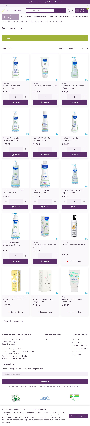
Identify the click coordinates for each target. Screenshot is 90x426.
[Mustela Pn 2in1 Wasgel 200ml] (45, 67)
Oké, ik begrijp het (78, 416)
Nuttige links (76, 342)
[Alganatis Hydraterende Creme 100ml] (15, 281)
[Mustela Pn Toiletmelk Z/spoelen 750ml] (45, 174)
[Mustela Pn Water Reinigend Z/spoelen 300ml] (74, 174)
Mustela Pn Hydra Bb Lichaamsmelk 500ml (11, 139)
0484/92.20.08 (15, 349)
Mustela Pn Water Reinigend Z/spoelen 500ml (73, 87)
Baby (31, 21)
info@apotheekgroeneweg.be (23, 351)
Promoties (27, 16)
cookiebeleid (7, 422)
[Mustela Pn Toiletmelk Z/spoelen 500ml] (15, 67)
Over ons (75, 339)
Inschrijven (45, 382)
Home (4, 21)
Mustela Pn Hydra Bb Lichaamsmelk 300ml (11, 243)
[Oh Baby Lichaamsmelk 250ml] (74, 226)
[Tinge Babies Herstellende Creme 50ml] (74, 281)
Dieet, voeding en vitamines (59, 16)
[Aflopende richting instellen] (87, 48)
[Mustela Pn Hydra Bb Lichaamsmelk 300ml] (15, 226)
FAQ (46, 339)
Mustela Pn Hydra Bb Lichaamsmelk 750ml (70, 139)
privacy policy (74, 386)
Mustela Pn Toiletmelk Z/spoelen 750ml (41, 191)
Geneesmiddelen (40, 16)
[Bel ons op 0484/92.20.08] (69, 10)
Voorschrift (76, 351)
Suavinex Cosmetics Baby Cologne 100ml (42, 300)
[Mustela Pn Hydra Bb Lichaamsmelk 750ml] (74, 122)
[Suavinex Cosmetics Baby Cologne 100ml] (45, 281)
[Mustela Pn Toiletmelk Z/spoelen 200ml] (45, 122)
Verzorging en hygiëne (43, 21)
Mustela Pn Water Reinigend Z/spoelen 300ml (73, 191)
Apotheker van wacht (80, 348)
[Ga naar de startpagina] (13, 10)
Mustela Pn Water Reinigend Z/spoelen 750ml (14, 191)
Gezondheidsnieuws (79, 345)
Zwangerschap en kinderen (17, 21)
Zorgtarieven (77, 354)
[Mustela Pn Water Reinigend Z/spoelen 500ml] (74, 67)
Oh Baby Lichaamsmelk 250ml (73, 245)
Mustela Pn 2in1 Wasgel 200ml (45, 86)
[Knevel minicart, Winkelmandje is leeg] (77, 10)
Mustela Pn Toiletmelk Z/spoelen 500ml (11, 87)
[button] (45, 38)
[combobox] (40, 10)
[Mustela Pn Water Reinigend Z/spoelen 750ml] (15, 174)
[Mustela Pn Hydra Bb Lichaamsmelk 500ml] (15, 122)
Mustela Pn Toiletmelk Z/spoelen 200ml (41, 139)
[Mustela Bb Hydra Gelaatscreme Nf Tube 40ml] (45, 226)
